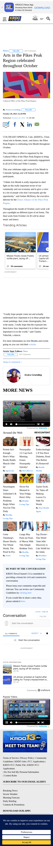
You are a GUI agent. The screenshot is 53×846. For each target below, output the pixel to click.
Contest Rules (10, 775)
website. (33, 344)
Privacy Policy (27, 758)
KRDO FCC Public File (14, 765)
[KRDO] (15, 18)
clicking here (26, 593)
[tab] (11, 633)
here (23, 601)
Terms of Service (11, 758)
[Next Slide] (48, 249)
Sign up (45, 612)
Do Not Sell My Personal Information (21, 772)
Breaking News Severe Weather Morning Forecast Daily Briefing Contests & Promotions (13, 797)
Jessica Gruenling (13, 110)
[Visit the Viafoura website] (44, 690)
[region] (26, 651)
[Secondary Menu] (7, 18)
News (25, 351)
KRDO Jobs (20, 761)
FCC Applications (36, 761)
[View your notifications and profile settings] (47, 633)
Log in (37, 612)
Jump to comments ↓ (12, 362)
